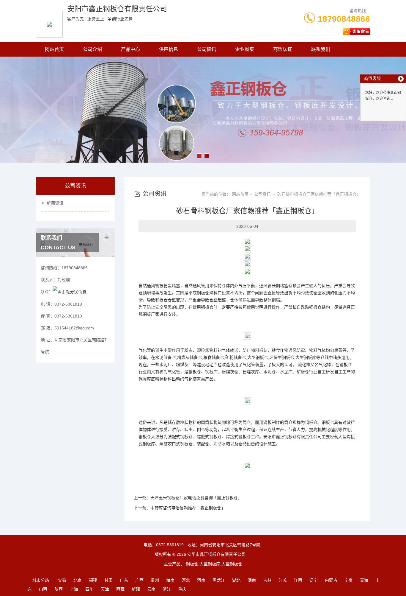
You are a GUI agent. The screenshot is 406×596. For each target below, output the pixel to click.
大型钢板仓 (257, 357)
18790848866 (344, 19)
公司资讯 (206, 49)
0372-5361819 (170, 544)
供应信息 (168, 49)
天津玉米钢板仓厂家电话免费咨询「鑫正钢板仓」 (196, 497)
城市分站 (40, 580)
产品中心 (130, 49)
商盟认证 (282, 49)
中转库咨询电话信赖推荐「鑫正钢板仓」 (187, 507)
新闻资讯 (55, 203)
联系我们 (320, 49)
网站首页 (54, 49)
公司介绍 (92, 49)
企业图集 (244, 49)
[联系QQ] (69, 291)
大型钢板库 (305, 357)
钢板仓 (203, 292)
